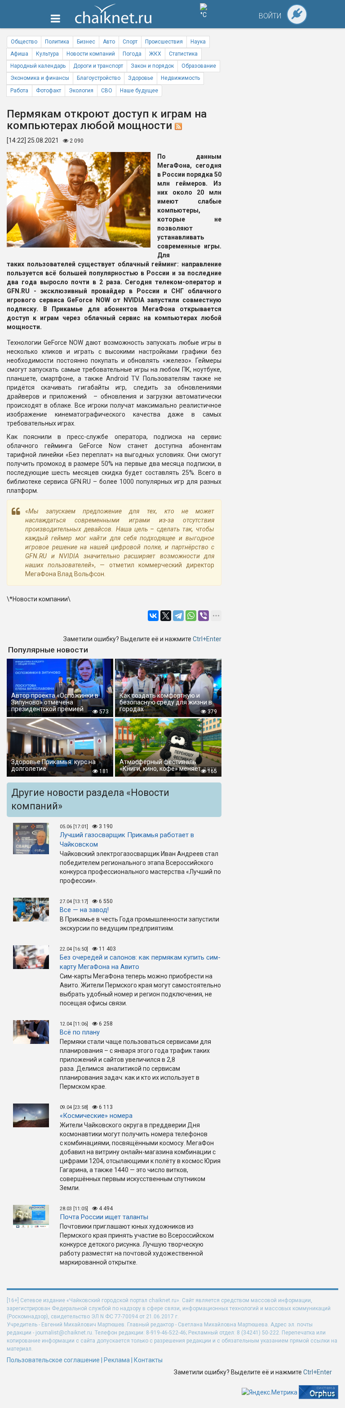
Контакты (148, 1360)
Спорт (130, 42)
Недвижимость (180, 78)
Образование (198, 66)
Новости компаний (90, 54)
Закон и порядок (152, 66)
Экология (81, 90)
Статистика (183, 54)
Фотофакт (48, 90)
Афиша (19, 54)
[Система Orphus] (318, 1391)
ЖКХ (155, 54)
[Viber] (203, 615)
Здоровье (140, 78)
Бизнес (86, 42)
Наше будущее (139, 90)
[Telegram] (178, 615)
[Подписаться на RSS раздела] (178, 125)
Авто (109, 42)
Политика (57, 42)
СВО (106, 90)
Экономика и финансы (39, 78)
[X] (165, 615)
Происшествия (164, 42)
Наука (198, 42)
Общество (24, 42)
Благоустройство (98, 78)
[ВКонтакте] (153, 615)
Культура (47, 54)
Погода (132, 54)
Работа (19, 90)
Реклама (117, 1360)
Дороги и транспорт (98, 66)
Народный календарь (38, 66)
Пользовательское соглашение (53, 1360)
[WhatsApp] (191, 615)
